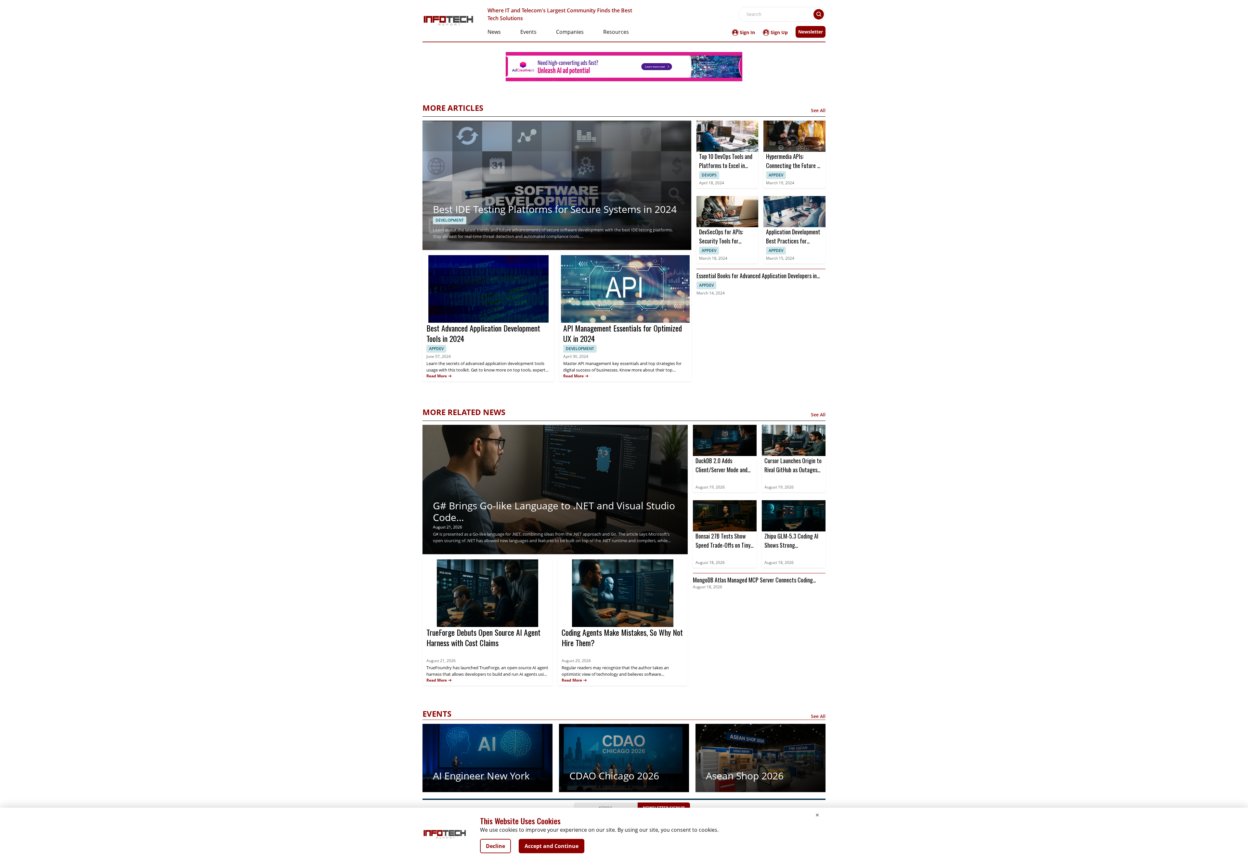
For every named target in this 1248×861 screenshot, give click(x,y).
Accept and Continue (551, 846)
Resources (616, 31)
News (494, 31)
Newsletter (810, 32)
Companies (570, 31)
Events (528, 31)
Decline (495, 846)
